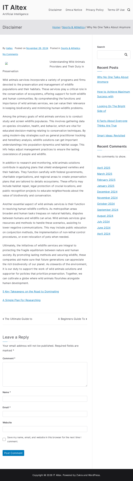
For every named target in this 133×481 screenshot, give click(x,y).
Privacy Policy (95, 9)
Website (7, 422)
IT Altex (15, 7)
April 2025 (103, 167)
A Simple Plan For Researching (22, 300)
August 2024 (105, 215)
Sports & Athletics (70, 48)
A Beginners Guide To (71, 318)
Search (101, 46)
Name (7, 392)
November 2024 (107, 197)
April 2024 (103, 233)
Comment (9, 358)
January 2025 (106, 185)
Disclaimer (55, 9)
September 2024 (107, 209)
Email (7, 407)
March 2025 (104, 173)
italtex (9, 48)
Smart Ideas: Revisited (111, 135)
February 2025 (106, 179)
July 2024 (103, 221)
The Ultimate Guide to (18, 318)
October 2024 (106, 203)
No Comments (10, 54)
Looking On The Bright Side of (111, 109)
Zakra (79, 475)
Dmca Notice (74, 9)
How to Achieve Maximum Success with (113, 94)
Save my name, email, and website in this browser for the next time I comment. (44, 439)
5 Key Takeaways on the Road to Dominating (31, 291)
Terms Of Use (116, 9)
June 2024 (103, 227)
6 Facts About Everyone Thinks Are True (112, 123)
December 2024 (107, 191)
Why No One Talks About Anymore (113, 79)
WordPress (94, 475)
